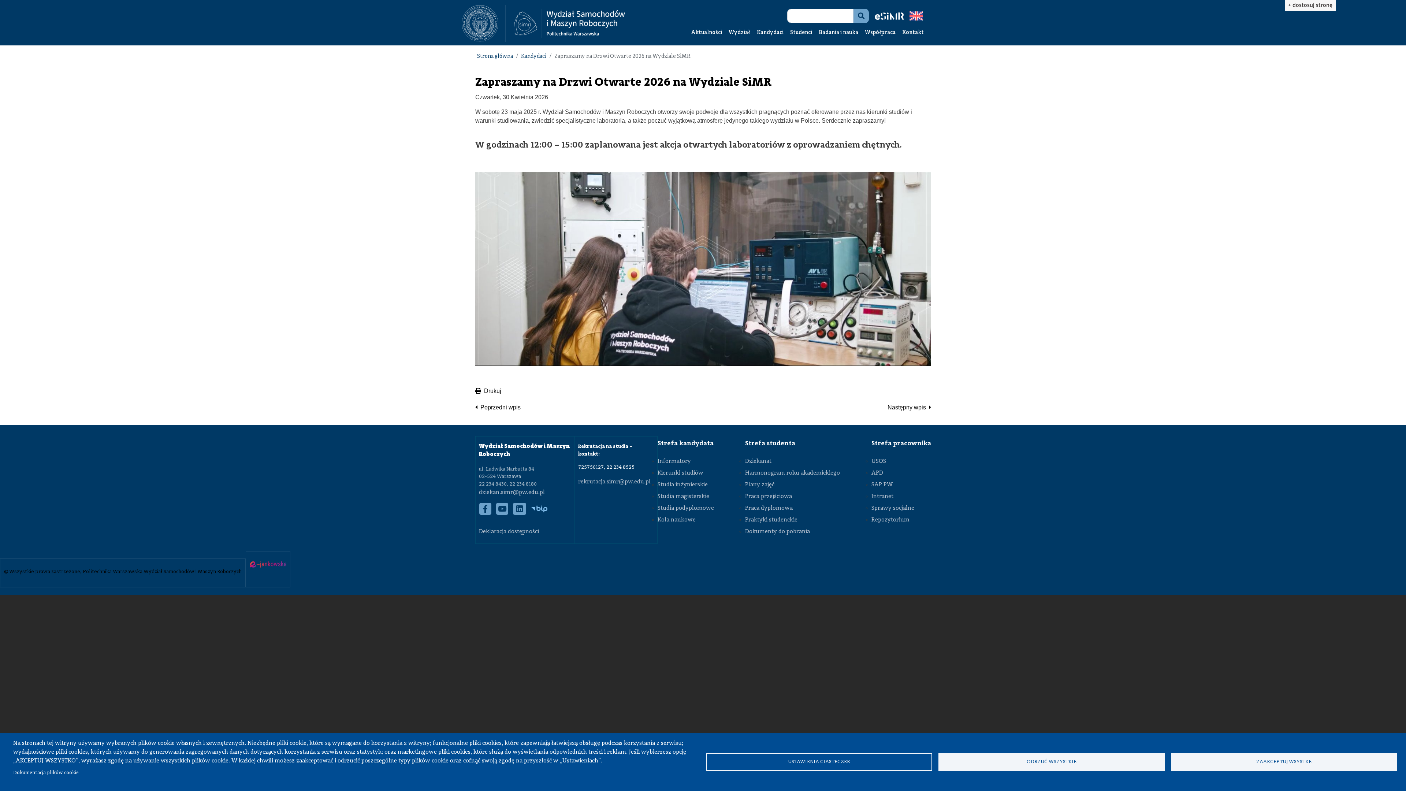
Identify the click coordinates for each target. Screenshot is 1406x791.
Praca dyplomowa (769, 508)
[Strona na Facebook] (485, 512)
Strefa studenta (770, 443)
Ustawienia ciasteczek (819, 762)
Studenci (801, 33)
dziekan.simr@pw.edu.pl (512, 492)
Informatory (674, 461)
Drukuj (492, 391)
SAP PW (882, 485)
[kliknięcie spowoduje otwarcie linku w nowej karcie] (480, 23)
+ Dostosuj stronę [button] (1310, 4)
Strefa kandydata (686, 443)
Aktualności (706, 33)
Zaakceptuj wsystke (1284, 762)
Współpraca (880, 33)
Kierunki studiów (680, 473)
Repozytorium (890, 520)
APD (877, 473)
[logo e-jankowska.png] (268, 565)
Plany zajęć (759, 485)
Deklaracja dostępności (509, 532)
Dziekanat (758, 461)
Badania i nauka (838, 33)
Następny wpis (907, 407)
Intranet (882, 497)
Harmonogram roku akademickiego (792, 473)
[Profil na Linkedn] (520, 512)
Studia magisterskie (683, 497)
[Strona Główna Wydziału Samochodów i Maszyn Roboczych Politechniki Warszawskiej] (569, 23)
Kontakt (913, 33)
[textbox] (484, 23)
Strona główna (495, 56)
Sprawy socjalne (892, 508)
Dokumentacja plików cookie (46, 772)
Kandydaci (770, 33)
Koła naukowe (677, 520)
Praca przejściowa (768, 497)
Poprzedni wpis (500, 407)
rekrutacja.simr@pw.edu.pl (614, 482)
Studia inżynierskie (683, 485)
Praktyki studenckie (771, 520)
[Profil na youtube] (502, 512)
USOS (878, 461)
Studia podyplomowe (686, 508)
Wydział (739, 33)
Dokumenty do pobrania (777, 532)
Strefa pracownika (901, 443)
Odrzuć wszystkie (1051, 762)
